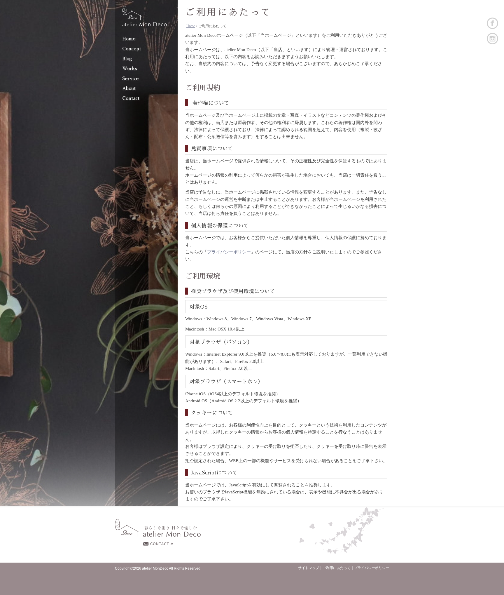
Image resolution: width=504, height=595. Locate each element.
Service (130, 78)
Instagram (492, 38)
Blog (127, 58)
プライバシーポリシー (229, 251)
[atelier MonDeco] (158, 528)
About (129, 88)
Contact (130, 98)
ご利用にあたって (337, 568)
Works (129, 68)
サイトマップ (308, 568)
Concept (131, 48)
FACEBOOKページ (492, 23)
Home (128, 38)
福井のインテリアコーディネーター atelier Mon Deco (144, 16)
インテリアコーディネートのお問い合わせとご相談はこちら (158, 544)
